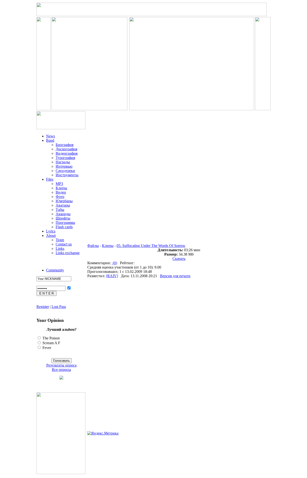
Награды (63, 162)
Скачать (178, 259)
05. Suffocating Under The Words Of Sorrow (151, 246)
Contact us (64, 244)
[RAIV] (112, 276)
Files (49, 179)
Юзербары (64, 201)
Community (55, 270)
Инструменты (67, 175)
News (50, 136)
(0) (114, 263)
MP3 (59, 184)
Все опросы (61, 370)
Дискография (66, 149)
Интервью (64, 166)
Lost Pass (59, 307)
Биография (64, 145)
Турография (65, 158)
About (51, 235)
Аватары (63, 205)
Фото (60, 197)
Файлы (93, 246)
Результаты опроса (61, 365)
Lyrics (50, 231)
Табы (60, 210)
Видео (61, 192)
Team (60, 240)
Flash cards (64, 227)
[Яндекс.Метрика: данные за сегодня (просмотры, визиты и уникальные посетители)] (102, 433)
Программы (65, 223)
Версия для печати (175, 276)
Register (42, 307)
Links (60, 248)
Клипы (61, 188)
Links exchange (68, 253)
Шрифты (63, 218)
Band (50, 140)
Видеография (66, 153)
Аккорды (63, 214)
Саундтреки (65, 171)
